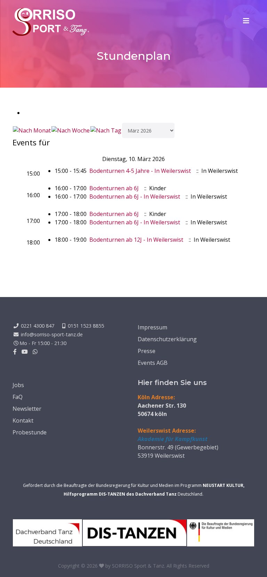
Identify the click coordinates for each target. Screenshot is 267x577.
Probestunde (30, 432)
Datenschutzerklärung (167, 339)
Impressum (152, 327)
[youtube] (25, 351)
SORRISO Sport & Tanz (138, 565)
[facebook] (15, 351)
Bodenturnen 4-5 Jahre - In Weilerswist (140, 171)
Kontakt (23, 420)
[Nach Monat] (32, 130)
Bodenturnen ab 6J (114, 188)
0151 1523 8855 (86, 325)
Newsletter (27, 408)
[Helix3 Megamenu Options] (246, 20)
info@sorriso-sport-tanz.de (52, 334)
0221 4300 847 (37, 325)
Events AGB (153, 363)
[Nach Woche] (70, 130)
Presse (146, 351)
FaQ (18, 397)
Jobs (18, 385)
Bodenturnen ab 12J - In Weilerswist (136, 239)
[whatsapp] (35, 351)
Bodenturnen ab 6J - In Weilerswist (134, 196)
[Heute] (105, 130)
